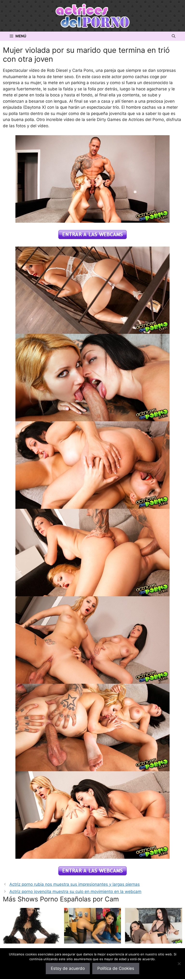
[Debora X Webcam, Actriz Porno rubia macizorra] (31, 940)
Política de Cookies (115, 968)
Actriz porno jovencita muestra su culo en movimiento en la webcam (75, 891)
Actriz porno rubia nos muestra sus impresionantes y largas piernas (74, 884)
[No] (179, 963)
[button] (173, 36)
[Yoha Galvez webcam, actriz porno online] (92, 940)
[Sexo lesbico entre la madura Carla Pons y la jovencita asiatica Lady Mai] (153, 940)
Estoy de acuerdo (68, 968)
